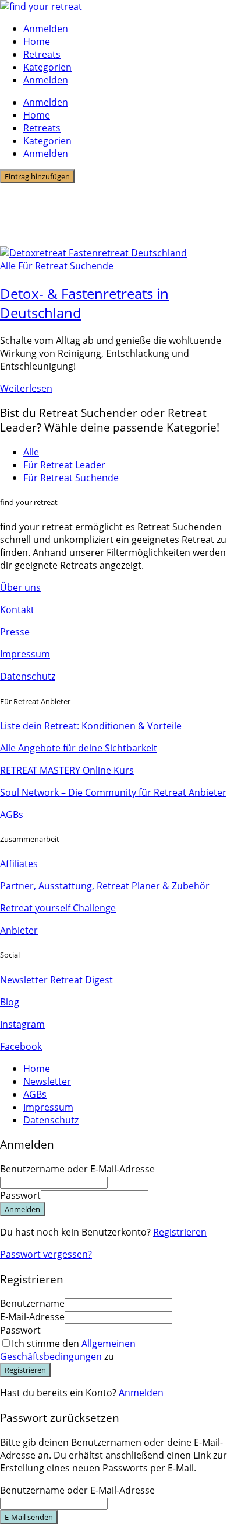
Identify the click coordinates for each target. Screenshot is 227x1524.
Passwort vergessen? (46, 1254)
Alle (8, 265)
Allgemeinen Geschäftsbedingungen (68, 1350)
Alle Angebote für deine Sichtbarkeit (78, 748)
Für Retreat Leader (64, 464)
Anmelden (141, 1392)
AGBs (11, 814)
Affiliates (19, 863)
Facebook (21, 1046)
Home (36, 41)
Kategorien (47, 67)
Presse (15, 631)
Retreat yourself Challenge (58, 908)
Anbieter (19, 930)
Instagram (22, 1024)
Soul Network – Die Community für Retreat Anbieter (113, 792)
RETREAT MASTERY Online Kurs (67, 770)
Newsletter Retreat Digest (56, 979)
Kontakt (17, 609)
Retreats (42, 54)
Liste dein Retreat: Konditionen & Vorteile (91, 725)
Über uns (20, 587)
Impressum (25, 654)
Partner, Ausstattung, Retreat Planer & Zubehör (105, 885)
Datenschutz (27, 676)
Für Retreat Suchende (66, 265)
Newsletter (47, 1081)
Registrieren (180, 1232)
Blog (9, 1002)
